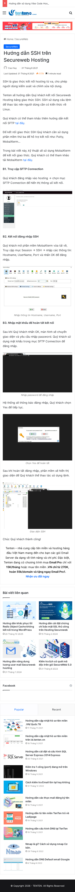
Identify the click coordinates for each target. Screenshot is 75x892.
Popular (19, 709)
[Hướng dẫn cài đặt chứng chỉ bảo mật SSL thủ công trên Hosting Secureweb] (55, 610)
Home (9, 39)
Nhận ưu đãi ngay (37, 576)
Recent (56, 709)
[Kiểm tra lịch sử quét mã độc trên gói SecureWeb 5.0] (55, 648)
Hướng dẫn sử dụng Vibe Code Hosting (30, 3)
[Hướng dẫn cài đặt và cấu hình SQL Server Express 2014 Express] (13, 756)
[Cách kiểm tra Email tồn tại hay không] (13, 787)
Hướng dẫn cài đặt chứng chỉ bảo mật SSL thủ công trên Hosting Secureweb (54, 626)
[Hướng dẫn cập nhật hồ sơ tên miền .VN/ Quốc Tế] (13, 725)
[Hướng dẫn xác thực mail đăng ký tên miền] (13, 802)
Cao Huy (12, 68)
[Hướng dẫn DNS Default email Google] (13, 864)
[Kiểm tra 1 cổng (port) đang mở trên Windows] (13, 771)
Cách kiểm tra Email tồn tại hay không (47, 782)
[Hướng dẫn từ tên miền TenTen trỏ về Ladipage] (13, 817)
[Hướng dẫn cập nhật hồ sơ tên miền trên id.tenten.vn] (13, 740)
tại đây (19, 123)
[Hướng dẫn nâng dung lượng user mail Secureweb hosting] (19, 648)
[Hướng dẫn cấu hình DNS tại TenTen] (13, 833)
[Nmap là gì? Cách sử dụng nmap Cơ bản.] (13, 848)
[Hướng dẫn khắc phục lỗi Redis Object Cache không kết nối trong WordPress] (19, 610)
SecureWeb (21, 39)
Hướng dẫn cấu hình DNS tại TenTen (46, 828)
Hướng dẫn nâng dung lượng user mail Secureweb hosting (19, 664)
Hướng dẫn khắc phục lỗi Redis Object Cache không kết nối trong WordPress (18, 626)
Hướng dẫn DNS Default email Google (47, 859)
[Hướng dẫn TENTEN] (23, 13)
